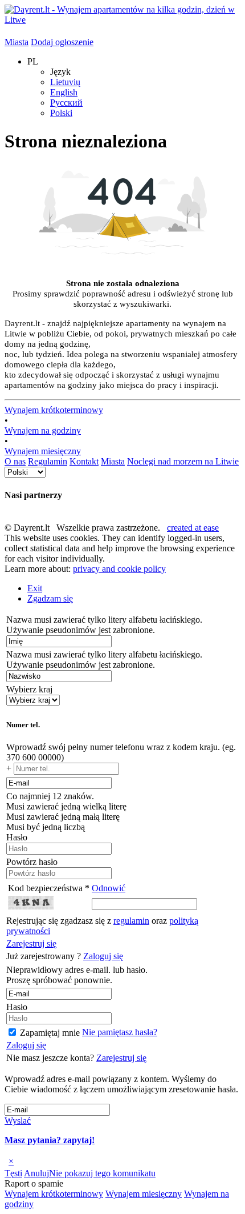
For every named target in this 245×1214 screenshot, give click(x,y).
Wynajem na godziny (43, 430)
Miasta (16, 42)
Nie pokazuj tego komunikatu (102, 1173)
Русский (66, 102)
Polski (61, 113)
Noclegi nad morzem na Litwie (183, 461)
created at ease (193, 527)
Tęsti (13, 1173)
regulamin (131, 920)
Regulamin (47, 461)
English (63, 92)
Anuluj (36, 1173)
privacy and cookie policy (119, 569)
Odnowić (108, 888)
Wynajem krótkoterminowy (54, 410)
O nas (15, 461)
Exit (34, 588)
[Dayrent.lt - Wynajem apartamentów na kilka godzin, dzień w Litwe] (122, 20)
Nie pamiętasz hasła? (119, 1032)
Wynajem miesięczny (43, 451)
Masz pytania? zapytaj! (50, 1140)
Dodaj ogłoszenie (62, 42)
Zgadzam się (50, 598)
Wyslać (18, 1120)
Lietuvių (65, 82)
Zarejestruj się (31, 943)
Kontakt (84, 461)
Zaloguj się (103, 956)
